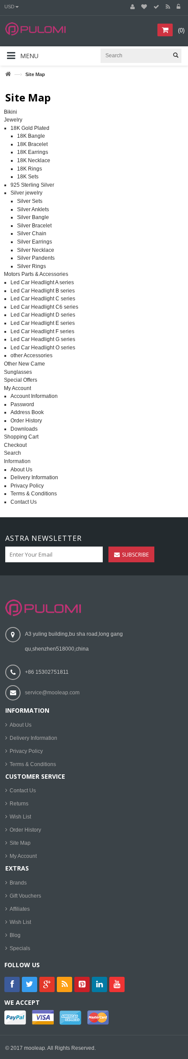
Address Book (27, 412)
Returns (19, 804)
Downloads (24, 429)
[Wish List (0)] (144, 7)
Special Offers (20, 380)
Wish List (20, 817)
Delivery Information (34, 477)
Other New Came (24, 364)
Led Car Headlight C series (42, 299)
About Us (21, 470)
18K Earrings (32, 152)
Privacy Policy (27, 486)
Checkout (15, 445)
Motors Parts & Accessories (36, 274)
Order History (26, 421)
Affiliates (20, 909)
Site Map (20, 843)
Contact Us (23, 502)
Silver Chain (31, 233)
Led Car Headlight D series (42, 315)
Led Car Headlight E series (42, 323)
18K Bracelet (32, 144)
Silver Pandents (36, 258)
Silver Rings (31, 266)
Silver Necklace (35, 250)
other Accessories (31, 355)
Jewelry (13, 120)
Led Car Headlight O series (42, 348)
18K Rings (29, 169)
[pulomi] (43, 34)
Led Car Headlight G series (42, 339)
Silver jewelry (26, 193)
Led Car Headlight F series (42, 331)
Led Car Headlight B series (42, 291)
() (181, 30)
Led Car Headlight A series (42, 282)
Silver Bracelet (34, 226)
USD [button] (9, 6)
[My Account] (132, 7)
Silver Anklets (33, 209)
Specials (20, 948)
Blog (15, 935)
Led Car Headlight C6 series (44, 307)
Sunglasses (18, 372)
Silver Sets (29, 201)
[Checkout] (156, 7)
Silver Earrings (34, 242)
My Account (17, 388)
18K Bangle (31, 136)
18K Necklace (33, 160)
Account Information (34, 396)
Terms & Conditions (33, 494)
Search (12, 453)
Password (22, 404)
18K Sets (27, 177)
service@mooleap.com (52, 693)
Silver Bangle (33, 217)
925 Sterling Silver (32, 185)
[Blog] (168, 7)
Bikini (10, 112)
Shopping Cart (21, 437)
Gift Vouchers (25, 896)
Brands (18, 883)
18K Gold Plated (29, 128)
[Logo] (43, 607)
